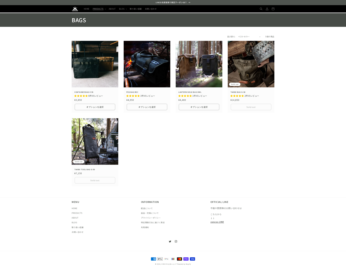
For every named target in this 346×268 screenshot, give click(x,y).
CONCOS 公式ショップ (169, 264)
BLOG (74, 222)
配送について (147, 208)
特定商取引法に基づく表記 (153, 222)
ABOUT (75, 217)
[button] (99, 9)
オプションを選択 (95, 107)
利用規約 (145, 227)
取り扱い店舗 (78, 227)
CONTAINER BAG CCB (83, 92)
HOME (74, 208)
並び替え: (231, 36)
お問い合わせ (78, 232)
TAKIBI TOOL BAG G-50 (84, 169)
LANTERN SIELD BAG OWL (190, 92)
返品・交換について (150, 213)
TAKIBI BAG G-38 (237, 92)
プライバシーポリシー (151, 217)
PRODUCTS (77, 213)
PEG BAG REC (132, 92)
